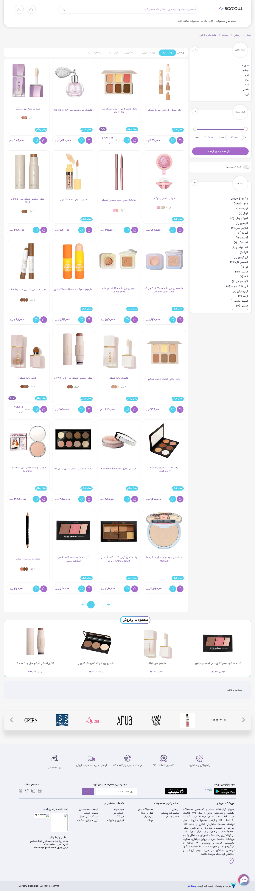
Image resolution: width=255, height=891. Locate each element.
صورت (225, 35)
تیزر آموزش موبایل (88, 816)
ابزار (247, 94)
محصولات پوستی (170, 813)
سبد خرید (118, 809)
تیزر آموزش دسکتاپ (87, 820)
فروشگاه (120, 816)
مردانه (150, 820)
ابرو (247, 75)
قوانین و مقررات (115, 820)
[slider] (246, 129)
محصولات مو (172, 816)
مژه (247, 80)
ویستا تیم (191, 886)
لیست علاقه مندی (88, 809)
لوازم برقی (148, 816)
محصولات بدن (145, 809)
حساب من (118, 813)
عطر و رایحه (147, 813)
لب (247, 85)
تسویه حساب (91, 813)
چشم (246, 70)
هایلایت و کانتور (208, 35)
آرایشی (237, 35)
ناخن (246, 89)
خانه (249, 35)
